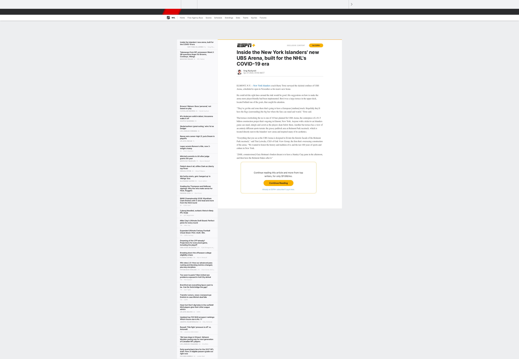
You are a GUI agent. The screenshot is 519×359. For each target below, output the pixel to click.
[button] (345, 12)
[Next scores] (351, 4)
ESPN (172, 12)
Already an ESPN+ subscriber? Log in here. (278, 189)
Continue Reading (278, 183)
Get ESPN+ (316, 45)
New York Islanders (261, 85)
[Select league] (173, 4)
